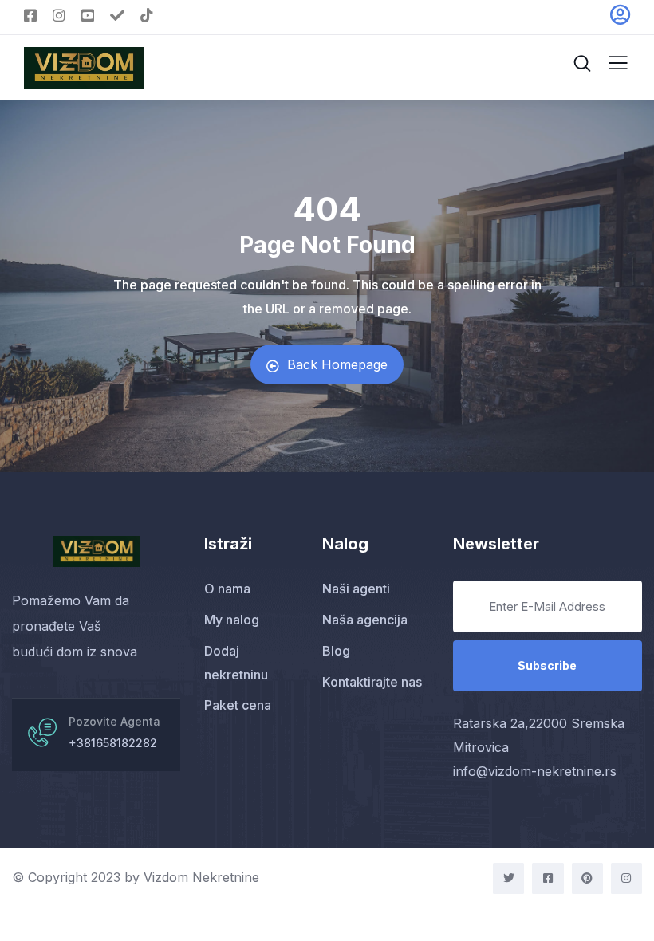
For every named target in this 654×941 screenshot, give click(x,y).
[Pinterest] (587, 878)
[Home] (96, 551)
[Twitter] (508, 878)
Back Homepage (337, 364)
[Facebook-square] (547, 878)
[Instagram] (626, 878)
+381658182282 (113, 743)
